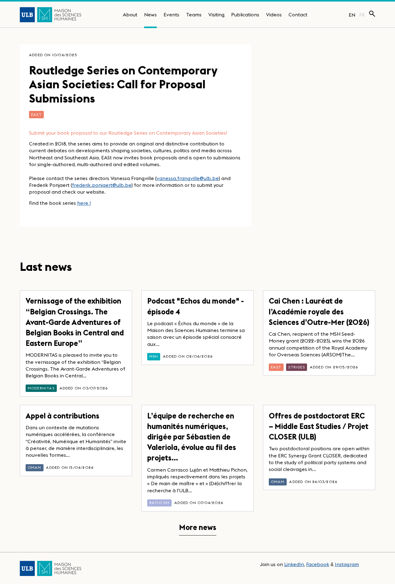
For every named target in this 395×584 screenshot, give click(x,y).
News (150, 14)
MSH (153, 356)
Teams (194, 14)
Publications (245, 14)
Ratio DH (159, 502)
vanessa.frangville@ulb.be (187, 178)
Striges (296, 367)
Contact (298, 14)
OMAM (34, 467)
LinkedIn (294, 564)
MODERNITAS (41, 388)
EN (352, 15)
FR (362, 15)
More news (197, 527)
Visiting (216, 14)
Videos (274, 14)
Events (171, 14)
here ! (84, 203)
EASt (36, 114)
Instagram (347, 564)
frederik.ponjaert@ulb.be (101, 185)
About (130, 14)
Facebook (317, 564)
